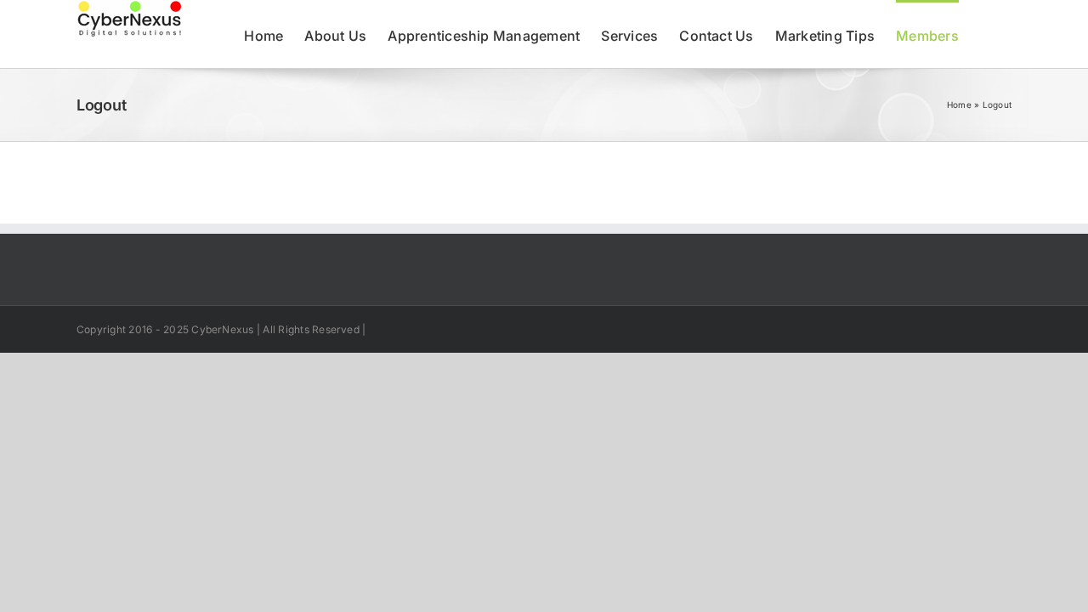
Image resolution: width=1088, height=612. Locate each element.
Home (959, 104)
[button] (985, 34)
